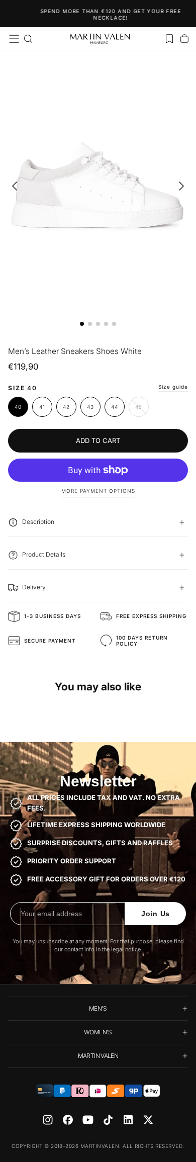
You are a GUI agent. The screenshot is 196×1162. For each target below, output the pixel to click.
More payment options (98, 491)
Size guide (173, 387)
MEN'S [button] (98, 1008)
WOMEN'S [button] (98, 1032)
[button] (14, 39)
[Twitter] (148, 1120)
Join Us (155, 914)
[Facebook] (68, 1120)
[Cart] (184, 38)
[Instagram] (48, 1120)
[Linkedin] (128, 1120)
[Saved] (169, 38)
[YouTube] (88, 1120)
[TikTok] (108, 1120)
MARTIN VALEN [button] (98, 1055)
